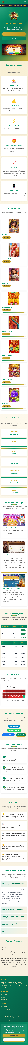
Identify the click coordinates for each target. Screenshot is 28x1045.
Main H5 (14, 38)
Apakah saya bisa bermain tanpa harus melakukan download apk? (13, 917)
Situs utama (4, 994)
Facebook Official (8, 735)
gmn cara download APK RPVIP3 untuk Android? (12, 910)
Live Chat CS (21, 735)
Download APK (14, 34)
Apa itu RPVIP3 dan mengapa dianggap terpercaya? (13, 884)
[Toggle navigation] (25, 2)
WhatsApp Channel (14, 730)
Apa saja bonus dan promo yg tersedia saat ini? (14, 930)
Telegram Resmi (14, 726)
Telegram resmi (5, 1006)
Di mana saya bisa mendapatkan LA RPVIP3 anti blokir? (12, 923)
